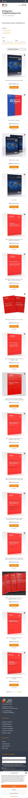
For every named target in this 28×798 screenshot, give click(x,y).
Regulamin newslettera (7, 730)
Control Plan (14, 200)
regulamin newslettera (11, 768)
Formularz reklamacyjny (7, 728)
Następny (19, 691)
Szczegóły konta (6, 743)
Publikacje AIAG (7, 30)
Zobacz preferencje (14, 793)
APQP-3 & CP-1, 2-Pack (14, 160)
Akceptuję (14, 786)
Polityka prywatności (14, 796)
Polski (5, 1)
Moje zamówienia (6, 746)
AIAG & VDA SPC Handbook (14, 120)
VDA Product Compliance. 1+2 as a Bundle (14, 319)
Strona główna (4, 15)
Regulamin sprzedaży (7, 721)
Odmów (14, 789)
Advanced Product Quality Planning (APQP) (14, 80)
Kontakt (4, 741)
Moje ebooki (5, 748)
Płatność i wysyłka (6, 732)
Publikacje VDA (7, 33)
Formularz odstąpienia (7, 726)
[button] (26, 773)
